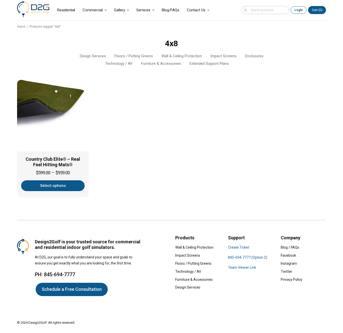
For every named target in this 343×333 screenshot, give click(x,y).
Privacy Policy (291, 280)
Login (299, 10)
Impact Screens (223, 56)
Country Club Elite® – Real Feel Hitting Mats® (53, 162)
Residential (66, 10)
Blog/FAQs (170, 10)
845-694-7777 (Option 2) (247, 257)
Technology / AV (119, 63)
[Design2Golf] (33, 9)
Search (245, 10)
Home (21, 26)
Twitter (286, 271)
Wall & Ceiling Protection (181, 56)
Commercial (93, 10)
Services (143, 10)
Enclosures (254, 56)
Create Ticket (238, 247)
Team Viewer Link (242, 267)
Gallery (119, 10)
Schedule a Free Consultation (72, 289)
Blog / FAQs (290, 247)
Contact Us (196, 10)
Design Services (93, 56)
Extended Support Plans (209, 63)
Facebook (288, 255)
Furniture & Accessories (161, 63)
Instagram (289, 263)
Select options (53, 185)
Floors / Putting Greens (134, 56)
